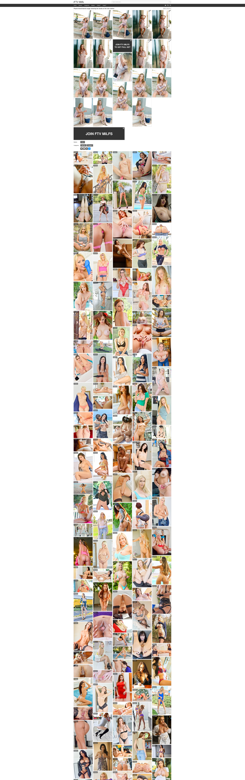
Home (75, 5)
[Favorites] (170, 5)
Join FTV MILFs (99, 133)
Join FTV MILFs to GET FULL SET (122, 45)
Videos (98, 5)
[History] (167, 5)
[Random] (165, 5)
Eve (83, 142)
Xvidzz (104, 5)
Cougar (90, 145)
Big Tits (83, 145)
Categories (86, 5)
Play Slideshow (168, 8)
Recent (80, 5)
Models (93, 5)
